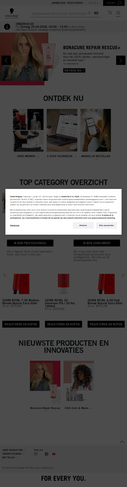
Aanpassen (14, 225)
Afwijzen (83, 225)
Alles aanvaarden (106, 225)
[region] (63, 212)
